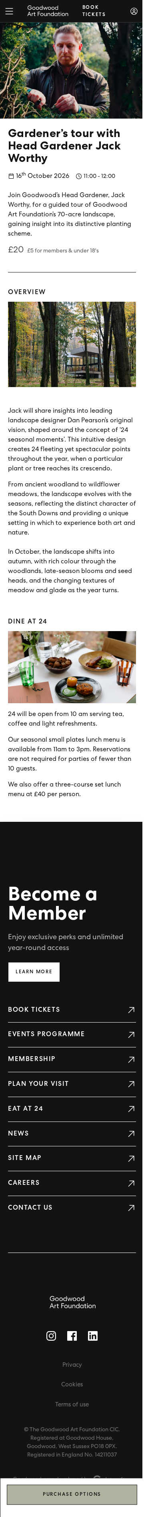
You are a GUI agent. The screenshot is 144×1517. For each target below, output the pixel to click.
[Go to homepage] (72, 1302)
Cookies (72, 1385)
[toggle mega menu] (9, 11)
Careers (24, 1183)
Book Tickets (34, 1010)
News (18, 1134)
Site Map (25, 1158)
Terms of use (72, 1405)
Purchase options (72, 1494)
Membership (32, 1059)
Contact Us (30, 1208)
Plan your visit (38, 1084)
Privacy (72, 1365)
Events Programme (46, 1034)
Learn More (34, 972)
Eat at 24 (25, 1109)
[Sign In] (134, 11)
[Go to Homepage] (47, 11)
